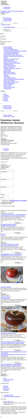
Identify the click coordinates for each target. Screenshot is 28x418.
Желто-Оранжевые (8, 48)
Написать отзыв (4, 167)
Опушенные (7, 76)
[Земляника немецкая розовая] (9, 224)
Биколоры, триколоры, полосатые (12, 68)
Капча (2, 197)
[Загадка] (3, 234)
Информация (4, 375)
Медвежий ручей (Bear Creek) (8, 333)
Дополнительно (5, 383)
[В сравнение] (22, 223)
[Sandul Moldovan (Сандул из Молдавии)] (11, 254)
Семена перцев (7, 20)
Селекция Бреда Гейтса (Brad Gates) (13, 55)
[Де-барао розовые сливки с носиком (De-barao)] (13, 214)
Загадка (2, 235)
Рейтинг (3, 194)
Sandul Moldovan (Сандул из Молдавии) (11, 255)
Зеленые (6, 75)
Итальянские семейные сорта (11, 59)
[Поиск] (17, 23)
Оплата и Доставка (8, 379)
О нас (5, 93)
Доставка (6, 95)
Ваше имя (3, 168)
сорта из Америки (8, 84)
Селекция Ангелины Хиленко (11, 52)
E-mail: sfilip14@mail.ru (9, 27)
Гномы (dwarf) (7, 71)
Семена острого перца (9, 87)
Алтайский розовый (6, 286)
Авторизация (7, 7)
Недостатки (4, 179)
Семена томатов (8, 19)
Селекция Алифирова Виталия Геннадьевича (15, 51)
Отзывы (6, 99)
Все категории (7, 17)
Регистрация (7, 8)
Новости (6, 98)
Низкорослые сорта (8, 64)
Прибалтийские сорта (9, 83)
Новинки (6, 386)
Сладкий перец (7, 88)
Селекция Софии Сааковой (10, 49)
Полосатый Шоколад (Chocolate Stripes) (11, 365)
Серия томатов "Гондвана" (10, 61)
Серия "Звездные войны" (10, 65)
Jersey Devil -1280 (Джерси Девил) (9, 245)
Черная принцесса (5, 298)
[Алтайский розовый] (12, 285)
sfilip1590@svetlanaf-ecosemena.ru (12, 396)
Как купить (6, 96)
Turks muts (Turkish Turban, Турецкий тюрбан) (12, 343)
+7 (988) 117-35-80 (5, 24)
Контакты (6, 100)
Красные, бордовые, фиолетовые (12, 63)
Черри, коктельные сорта (10, 73)
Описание (6, 148)
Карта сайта (7, 388)
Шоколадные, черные (9, 72)
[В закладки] (21, 223)
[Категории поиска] (1, 15)
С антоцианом (7, 69)
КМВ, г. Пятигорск (8, 401)
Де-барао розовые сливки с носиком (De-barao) (12, 215)
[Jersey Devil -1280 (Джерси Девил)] (10, 244)
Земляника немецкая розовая (8, 225)
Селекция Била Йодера (9, 77)
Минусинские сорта (9, 60)
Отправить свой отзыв (6, 203)
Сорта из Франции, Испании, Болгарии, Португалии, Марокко (14, 79)
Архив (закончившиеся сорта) (11, 81)
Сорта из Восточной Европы (11, 53)
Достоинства (4, 171)
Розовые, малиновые (9, 67)
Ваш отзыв (3, 187)
